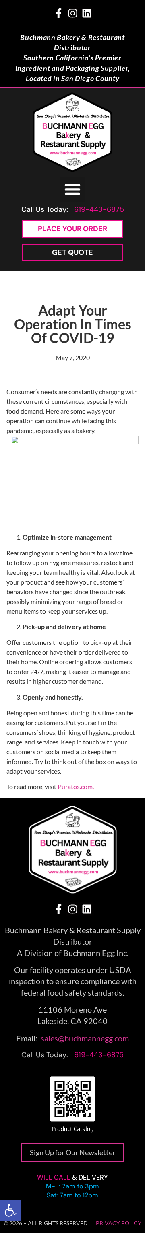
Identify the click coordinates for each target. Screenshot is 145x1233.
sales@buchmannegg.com (85, 1038)
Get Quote (72, 252)
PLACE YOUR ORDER (72, 229)
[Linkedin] (87, 13)
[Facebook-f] (59, 13)
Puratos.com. (76, 786)
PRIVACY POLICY (118, 1223)
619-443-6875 (99, 209)
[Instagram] (73, 13)
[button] (10, 1210)
